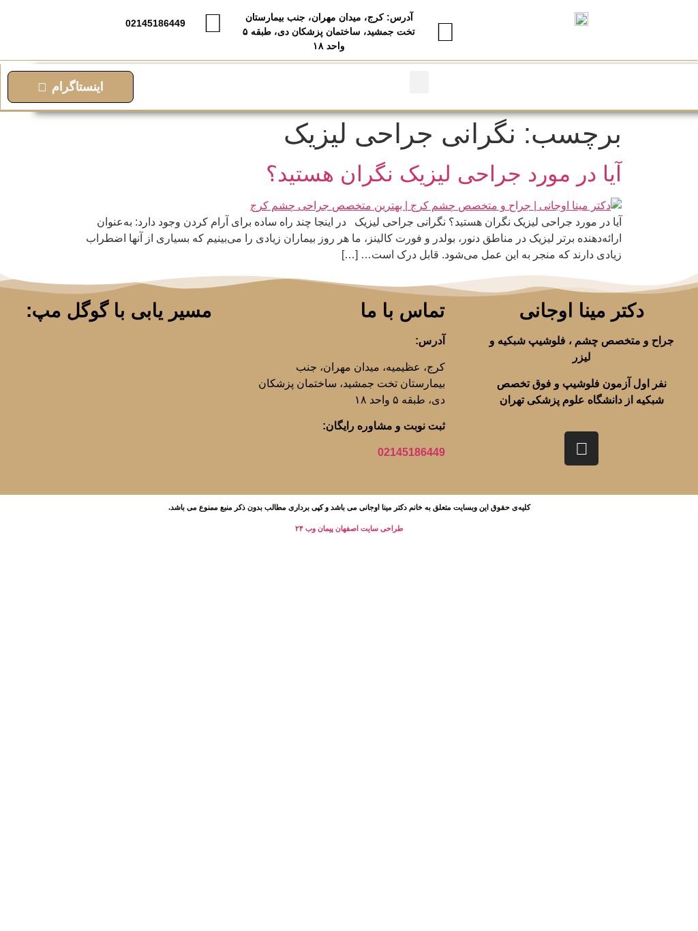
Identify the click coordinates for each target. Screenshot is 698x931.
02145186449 (411, 452)
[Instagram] (581, 448)
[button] (419, 82)
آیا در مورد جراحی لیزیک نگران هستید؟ (444, 174)
